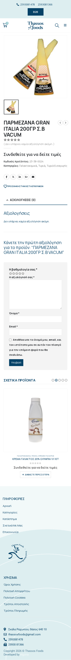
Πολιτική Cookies (14, 597)
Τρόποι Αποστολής (16, 604)
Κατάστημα (10, 519)
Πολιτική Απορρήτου (17, 591)
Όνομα (14, 313)
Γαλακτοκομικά (28, 165)
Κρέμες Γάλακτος (46, 456)
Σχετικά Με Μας (13, 525)
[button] (65, 25)
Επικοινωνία (10, 532)
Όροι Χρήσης (12, 584)
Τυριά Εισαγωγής (57, 165)
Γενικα (34, 456)
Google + (26, 177)
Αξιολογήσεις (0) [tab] (23, 200)
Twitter (13, 177)
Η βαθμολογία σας (23, 269)
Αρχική (7, 506)
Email (33, 177)
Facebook (6, 177)
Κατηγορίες (10, 512)
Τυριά (41, 165)
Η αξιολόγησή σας (22, 277)
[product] (35, 420)
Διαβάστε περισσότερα (37, 474)
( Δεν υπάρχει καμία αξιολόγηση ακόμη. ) (29, 144)
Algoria (24, 654)
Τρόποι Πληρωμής (16, 611)
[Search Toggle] (57, 25)
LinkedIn (20, 177)
